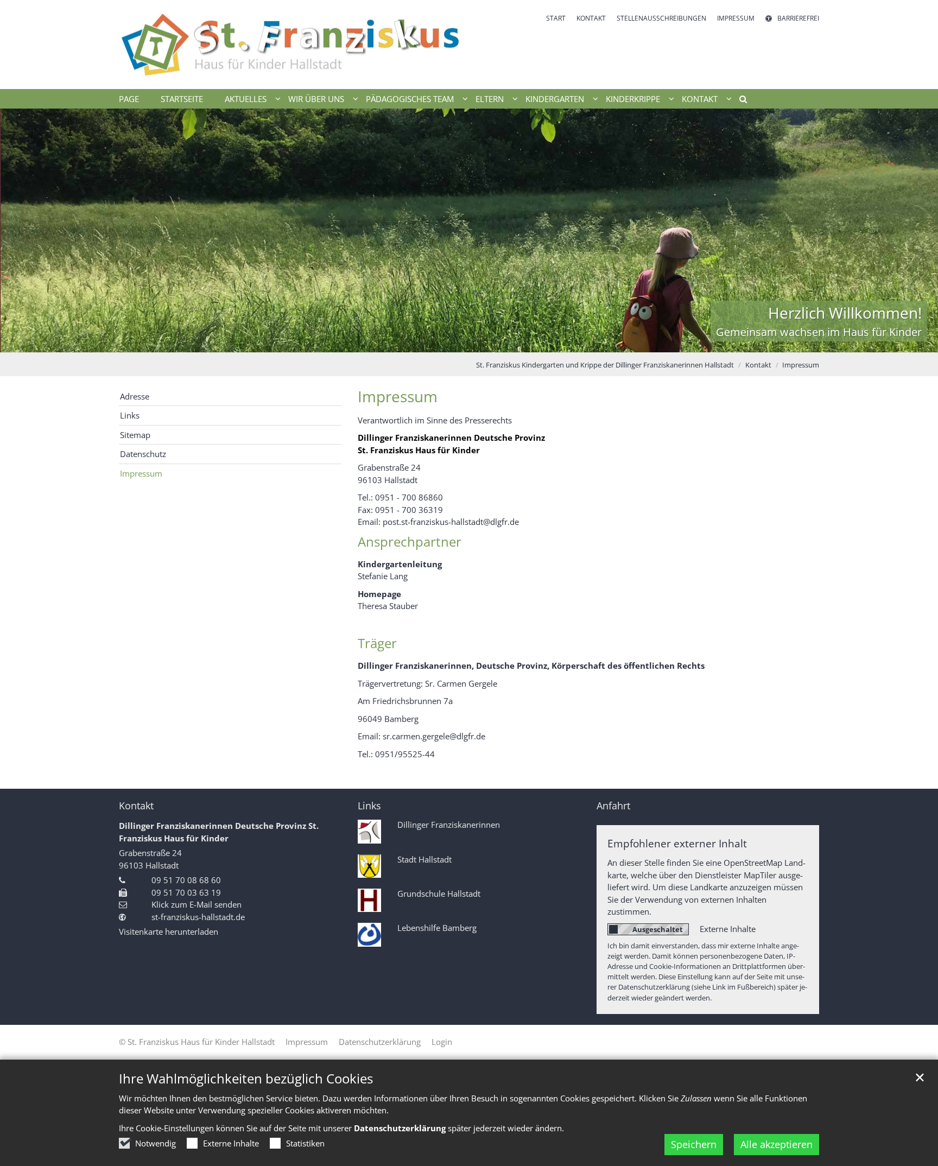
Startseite (182, 98)
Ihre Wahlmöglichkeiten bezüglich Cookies (246, 1078)
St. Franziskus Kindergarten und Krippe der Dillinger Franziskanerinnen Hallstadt (605, 365)
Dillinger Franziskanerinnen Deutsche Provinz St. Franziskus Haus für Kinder (219, 832)
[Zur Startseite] (290, 44)
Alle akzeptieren (776, 1144)
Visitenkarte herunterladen (168, 931)
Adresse (134, 396)
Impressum (800, 365)
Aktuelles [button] (246, 98)
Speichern (694, 1144)
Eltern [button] (490, 98)
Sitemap (135, 434)
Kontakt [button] (700, 98)
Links (130, 415)
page (129, 98)
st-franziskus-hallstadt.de (198, 916)
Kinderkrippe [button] (633, 98)
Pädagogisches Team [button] (410, 98)
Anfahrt (613, 806)
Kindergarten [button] (554, 98)
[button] (739, 101)
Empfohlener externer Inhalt (677, 843)
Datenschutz (143, 453)
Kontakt (758, 365)
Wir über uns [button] (316, 98)
